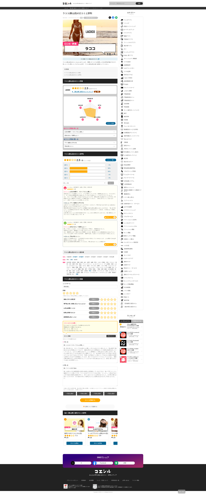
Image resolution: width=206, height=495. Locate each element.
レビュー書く (111, 160)
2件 (98, 59)
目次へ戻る (181, 491)
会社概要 (91, 480)
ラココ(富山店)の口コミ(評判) (73, 75)
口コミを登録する (90, 400)
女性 (71, 259)
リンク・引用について (102, 480)
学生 (90, 270)
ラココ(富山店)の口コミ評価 (73, 72)
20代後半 (81, 256)
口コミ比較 (110, 123)
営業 (77, 274)
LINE (124, 463)
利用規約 (83, 480)
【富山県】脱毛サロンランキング (83, 91)
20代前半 (75, 256)
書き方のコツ (111, 336)
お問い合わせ (125, 480)
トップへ (5, 494)
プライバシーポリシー (72, 480)
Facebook (103, 463)
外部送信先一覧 (115, 480)
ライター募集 (135, 480)
